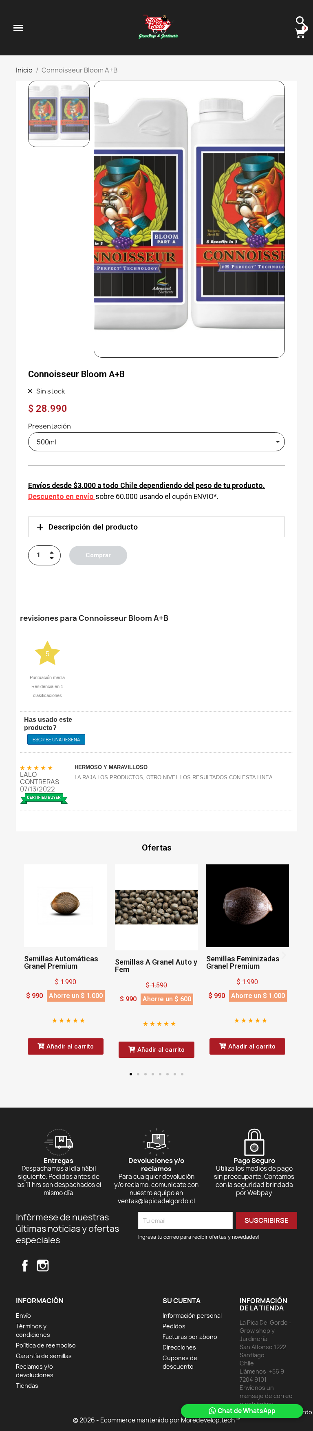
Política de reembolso (46, 1345)
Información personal (192, 1315)
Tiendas (27, 1385)
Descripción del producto (93, 527)
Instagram (43, 1265)
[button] (104, 219)
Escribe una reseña (56, 739)
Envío (23, 1315)
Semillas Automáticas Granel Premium (61, 962)
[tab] (156, 527)
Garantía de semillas (44, 1356)
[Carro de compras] (301, 34)
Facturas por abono (190, 1337)
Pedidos (174, 1326)
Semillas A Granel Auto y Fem (156, 966)
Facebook (25, 1265)
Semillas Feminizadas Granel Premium (243, 962)
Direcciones (179, 1347)
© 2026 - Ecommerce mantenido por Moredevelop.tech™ (156, 1420)
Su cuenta (182, 1300)
